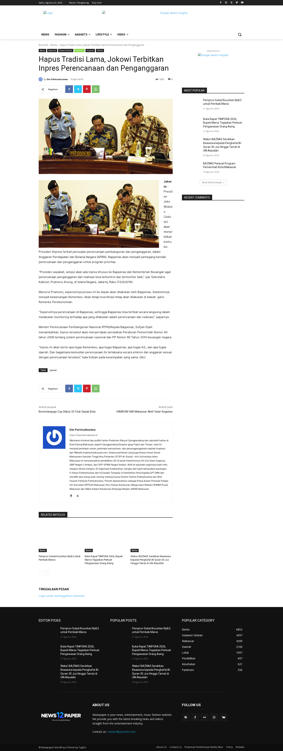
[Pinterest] (87, 89)
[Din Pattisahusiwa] (41, 79)
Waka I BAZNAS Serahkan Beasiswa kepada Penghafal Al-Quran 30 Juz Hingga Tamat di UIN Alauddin (151, 560)
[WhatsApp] (96, 89)
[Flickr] (204, 717)
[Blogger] (185, 717)
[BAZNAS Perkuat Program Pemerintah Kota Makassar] (191, 168)
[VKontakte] (223, 717)
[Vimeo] (236, 3)
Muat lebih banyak (212, 182)
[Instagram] (226, 3)
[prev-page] (41, 572)
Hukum (90, 50)
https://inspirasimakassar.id (83, 435)
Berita (54, 45)
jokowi (53, 370)
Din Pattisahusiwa (57, 79)
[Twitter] (231, 3)
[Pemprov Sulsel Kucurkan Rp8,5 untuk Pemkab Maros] (60, 537)
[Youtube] (242, 3)
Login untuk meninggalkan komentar (62, 595)
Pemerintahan (65, 50)
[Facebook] (221, 3)
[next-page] (47, 572)
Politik (100, 50)
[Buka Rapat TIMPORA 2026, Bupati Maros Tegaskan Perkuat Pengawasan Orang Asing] (106, 537)
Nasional (52, 50)
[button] (239, 34)
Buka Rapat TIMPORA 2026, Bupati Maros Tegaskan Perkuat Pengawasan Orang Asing (104, 560)
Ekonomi (79, 50)
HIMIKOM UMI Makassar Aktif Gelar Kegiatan (144, 411)
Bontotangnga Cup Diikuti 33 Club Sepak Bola (67, 411)
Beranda (43, 45)
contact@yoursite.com (121, 731)
